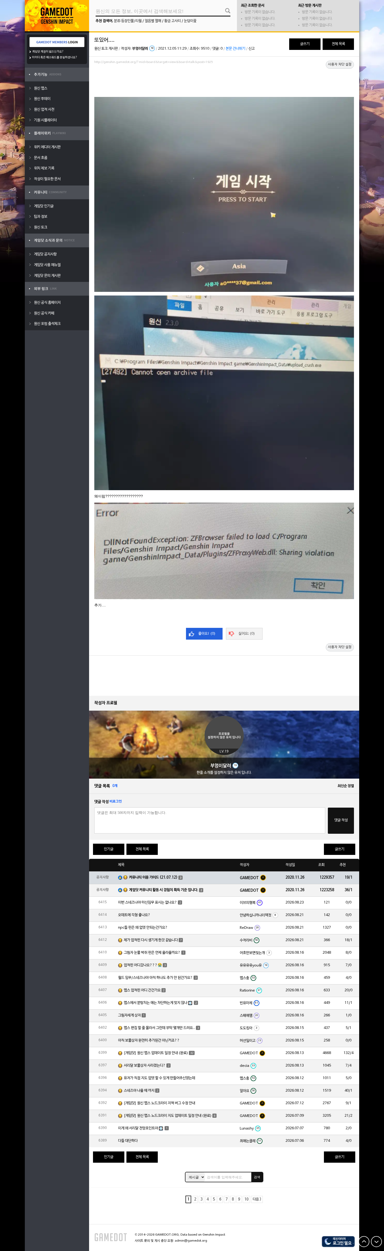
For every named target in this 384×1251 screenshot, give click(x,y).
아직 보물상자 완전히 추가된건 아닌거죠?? (149, 1040)
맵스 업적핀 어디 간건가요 (142, 990)
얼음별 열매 (153, 21)
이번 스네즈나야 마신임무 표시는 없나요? (147, 903)
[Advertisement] (224, 80)
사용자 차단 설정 (340, 64)
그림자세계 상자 (129, 1015)
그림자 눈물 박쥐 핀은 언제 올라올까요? (152, 953)
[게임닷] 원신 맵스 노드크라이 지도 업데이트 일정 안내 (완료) (168, 1116)
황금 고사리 (172, 21)
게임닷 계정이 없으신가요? (48, 51)
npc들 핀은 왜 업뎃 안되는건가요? (143, 928)
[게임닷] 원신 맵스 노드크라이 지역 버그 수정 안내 (159, 1103)
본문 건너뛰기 (235, 49)
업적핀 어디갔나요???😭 (143, 965)
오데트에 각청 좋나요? (134, 915)
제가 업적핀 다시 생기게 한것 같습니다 (151, 940)
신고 (251, 49)
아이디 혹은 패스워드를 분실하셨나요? (54, 57)
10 (246, 1199)
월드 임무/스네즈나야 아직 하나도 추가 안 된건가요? (155, 978)
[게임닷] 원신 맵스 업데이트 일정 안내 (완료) (156, 1053)
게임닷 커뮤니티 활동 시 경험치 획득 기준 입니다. (163, 890)
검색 (257, 1177)
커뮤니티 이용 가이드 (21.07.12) (153, 877)
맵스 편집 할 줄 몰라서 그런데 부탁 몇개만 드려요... (159, 1028)
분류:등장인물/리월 (128, 21)
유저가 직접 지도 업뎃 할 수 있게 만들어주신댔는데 (159, 1078)
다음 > (257, 1199)
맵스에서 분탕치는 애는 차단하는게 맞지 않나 (155, 1003)
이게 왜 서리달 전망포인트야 (138, 1128)
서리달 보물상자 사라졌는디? (145, 1066)
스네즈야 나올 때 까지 (139, 1091)
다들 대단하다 (128, 1141)
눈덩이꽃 (190, 21)
